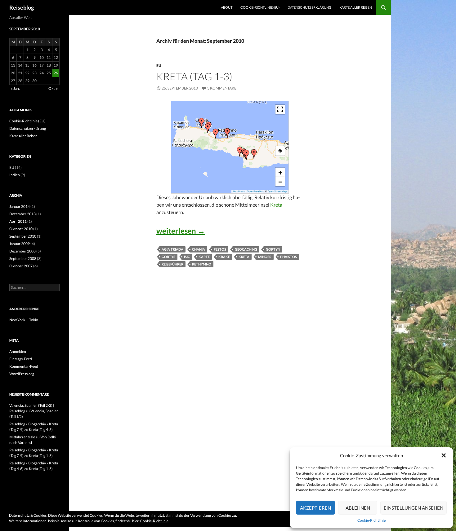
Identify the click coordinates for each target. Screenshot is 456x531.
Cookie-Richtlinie (371, 520)
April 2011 (18, 221)
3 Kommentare (221, 88)
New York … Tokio (23, 320)
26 (56, 73)
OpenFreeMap (255, 191)
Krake (224, 257)
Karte (204, 257)
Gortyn (273, 249)
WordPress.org (21, 373)
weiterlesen (180, 230)
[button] (443, 455)
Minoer (264, 257)
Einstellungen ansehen (413, 508)
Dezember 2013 (22, 214)
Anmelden (17, 351)
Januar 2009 (19, 243)
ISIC (187, 257)
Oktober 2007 (21, 266)
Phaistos (288, 257)
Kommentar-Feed (23, 366)
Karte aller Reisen (355, 7)
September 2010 (22, 236)
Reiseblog (21, 7)
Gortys (168, 257)
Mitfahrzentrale (22, 437)
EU (158, 65)
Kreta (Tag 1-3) (194, 76)
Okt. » (53, 88)
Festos (220, 249)
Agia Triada (172, 249)
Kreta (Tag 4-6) (41, 429)
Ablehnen (358, 508)
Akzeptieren (315, 508)
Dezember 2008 (22, 251)
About (226, 7)
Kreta (276, 205)
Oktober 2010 (21, 228)
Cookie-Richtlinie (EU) (259, 7)
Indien (14, 175)
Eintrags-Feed (20, 359)
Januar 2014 (19, 206)
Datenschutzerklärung (309, 7)
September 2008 (22, 258)
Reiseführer (172, 264)
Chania (198, 249)
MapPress (239, 191)
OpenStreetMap (277, 191)
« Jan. (15, 88)
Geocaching (246, 249)
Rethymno (201, 264)
